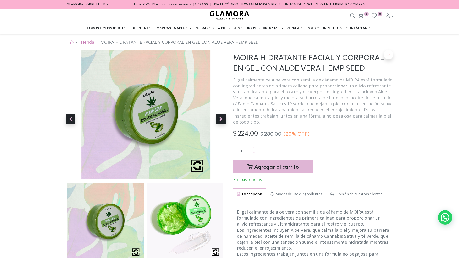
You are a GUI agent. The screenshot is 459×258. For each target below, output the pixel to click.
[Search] (352, 16)
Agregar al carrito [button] (276, 166)
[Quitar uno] (254, 153)
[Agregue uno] (254, 148)
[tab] (249, 193)
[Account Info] (389, 16)
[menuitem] (107, 28)
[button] (70, 119)
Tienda (87, 42)
